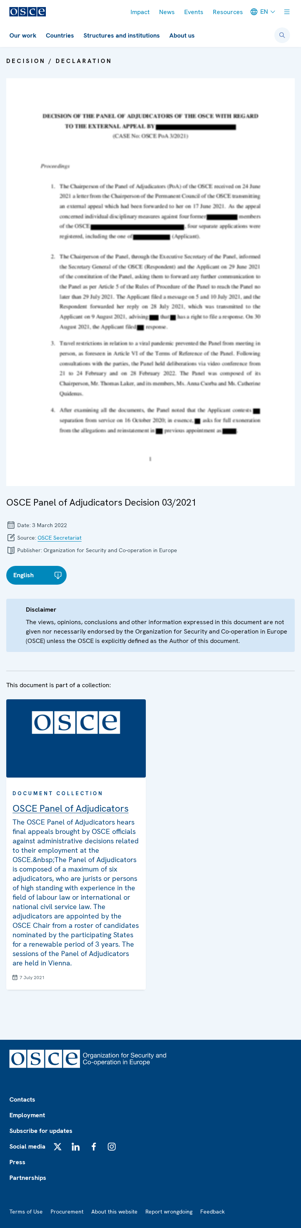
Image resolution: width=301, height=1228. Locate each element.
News (167, 12)
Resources (228, 12)
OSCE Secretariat (60, 537)
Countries (60, 35)
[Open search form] (282, 35)
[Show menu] (287, 12)
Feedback (212, 1211)
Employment (27, 1115)
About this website (114, 1211)
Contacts (22, 1099)
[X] (57, 1146)
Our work (22, 35)
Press (17, 1162)
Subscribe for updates (41, 1131)
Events (193, 12)
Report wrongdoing (168, 1211)
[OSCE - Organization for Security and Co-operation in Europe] (27, 11)
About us (182, 35)
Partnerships (27, 1178)
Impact (140, 12)
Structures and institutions (121, 35)
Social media (27, 1146)
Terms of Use (26, 1211)
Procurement (67, 1211)
